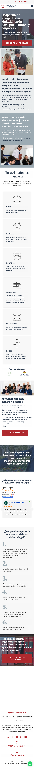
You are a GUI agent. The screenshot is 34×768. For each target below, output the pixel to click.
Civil (8, 207)
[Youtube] (17, 737)
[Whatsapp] (21, 737)
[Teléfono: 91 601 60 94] (17, 742)
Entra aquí (9, 271)
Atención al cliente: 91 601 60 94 (17, 2)
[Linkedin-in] (8, 737)
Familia (10, 234)
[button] (30, 763)
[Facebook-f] (13, 737)
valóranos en (6, 496)
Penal (9, 351)
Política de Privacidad (19, 763)
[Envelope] (25, 737)
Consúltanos (18, 329)
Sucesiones (12, 324)
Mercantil (11, 292)
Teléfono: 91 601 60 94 (17, 746)
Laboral (10, 263)
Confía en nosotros (18, 358)
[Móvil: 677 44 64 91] (17, 751)
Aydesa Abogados (8, 488)
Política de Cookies (8, 763)
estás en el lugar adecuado (15, 302)
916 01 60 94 (19, 721)
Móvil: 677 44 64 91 (17, 755)
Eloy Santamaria (13, 502)
